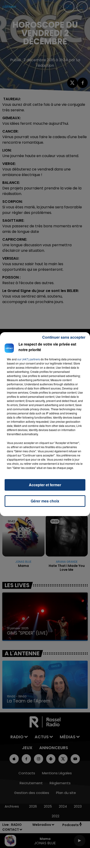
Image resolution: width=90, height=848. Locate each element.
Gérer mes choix (45, 501)
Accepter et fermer (45, 484)
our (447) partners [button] (28, 359)
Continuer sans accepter (63, 337)
